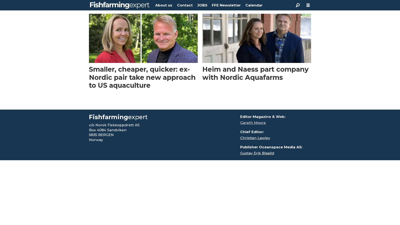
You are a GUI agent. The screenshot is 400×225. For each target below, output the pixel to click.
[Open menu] (308, 5)
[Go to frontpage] (120, 5)
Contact (185, 5)
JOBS (202, 5)
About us (163, 5)
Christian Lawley (255, 138)
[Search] (297, 5)
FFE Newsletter (226, 5)
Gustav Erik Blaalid (257, 153)
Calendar (253, 5)
